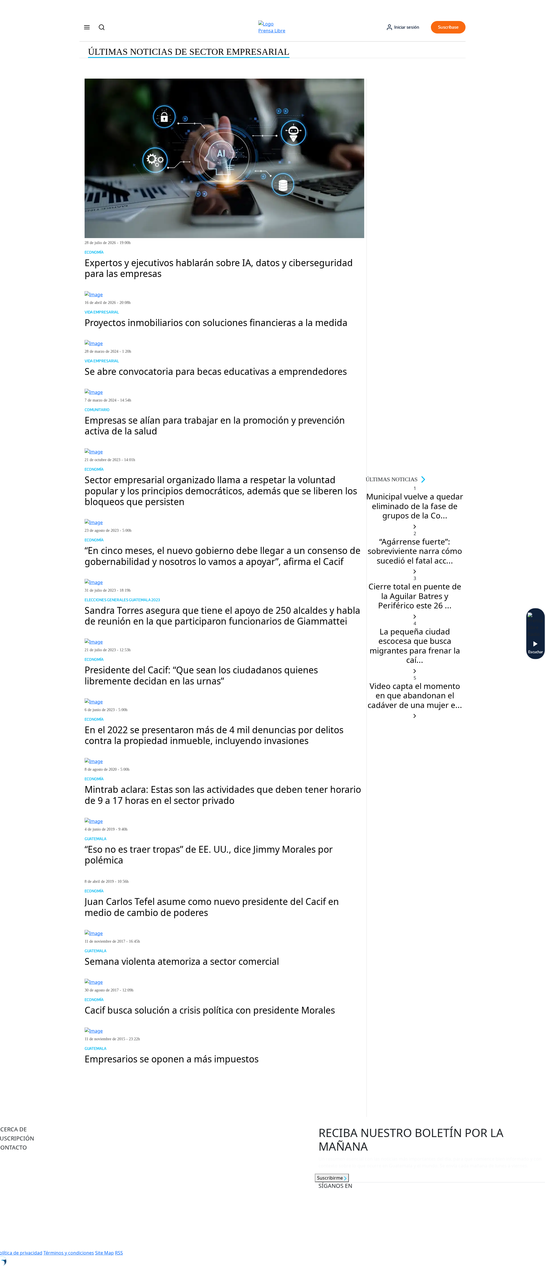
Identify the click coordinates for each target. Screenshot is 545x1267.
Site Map (104, 1253)
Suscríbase (448, 27)
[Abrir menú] (87, 27)
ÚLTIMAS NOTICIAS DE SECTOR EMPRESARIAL (189, 52)
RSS (119, 1253)
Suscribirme (330, 1178)
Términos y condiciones (68, 1253)
